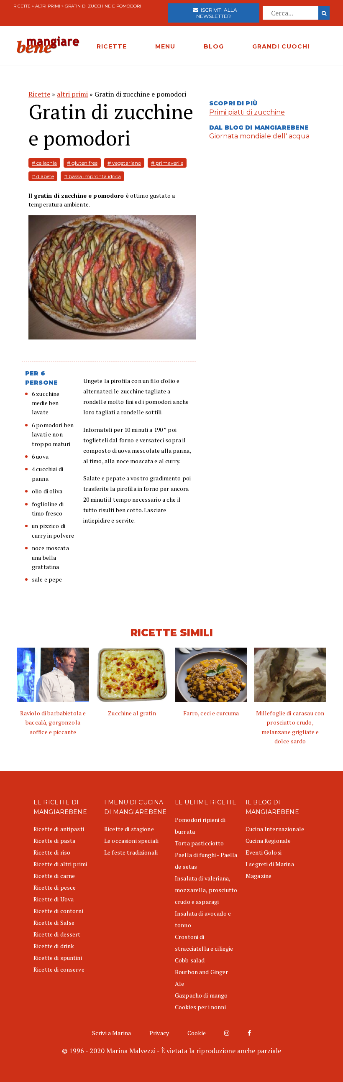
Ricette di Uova (53, 899)
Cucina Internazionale (275, 829)
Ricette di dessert (57, 934)
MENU (165, 46)
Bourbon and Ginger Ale (201, 978)
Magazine (258, 876)
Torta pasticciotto (199, 843)
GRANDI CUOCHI (281, 46)
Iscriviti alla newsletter (216, 13)
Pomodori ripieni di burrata (200, 825)
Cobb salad (190, 960)
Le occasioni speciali (131, 841)
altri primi (47, 6)
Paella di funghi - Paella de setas (206, 860)
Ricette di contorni (58, 911)
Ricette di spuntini (57, 958)
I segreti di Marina (270, 864)
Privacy (159, 1033)
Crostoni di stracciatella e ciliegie (204, 942)
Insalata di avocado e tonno (203, 919)
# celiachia (44, 163)
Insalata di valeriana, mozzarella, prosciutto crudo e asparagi (206, 890)
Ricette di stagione (129, 829)
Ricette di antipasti (58, 829)
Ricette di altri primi (60, 864)
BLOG (214, 46)
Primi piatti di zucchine (247, 112)
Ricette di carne (54, 876)
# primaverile (167, 163)
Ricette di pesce (54, 887)
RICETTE (112, 46)
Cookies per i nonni (200, 1007)
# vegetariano (124, 163)
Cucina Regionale (268, 841)
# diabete (43, 176)
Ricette (22, 6)
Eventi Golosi (264, 852)
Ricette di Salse (53, 922)
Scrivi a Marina (111, 1033)
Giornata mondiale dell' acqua (259, 136)
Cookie (196, 1033)
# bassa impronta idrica (92, 176)
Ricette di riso (51, 852)
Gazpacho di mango (201, 995)
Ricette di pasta (54, 841)
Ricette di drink (53, 946)
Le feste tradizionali (131, 852)
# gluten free (82, 163)
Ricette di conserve (58, 969)
